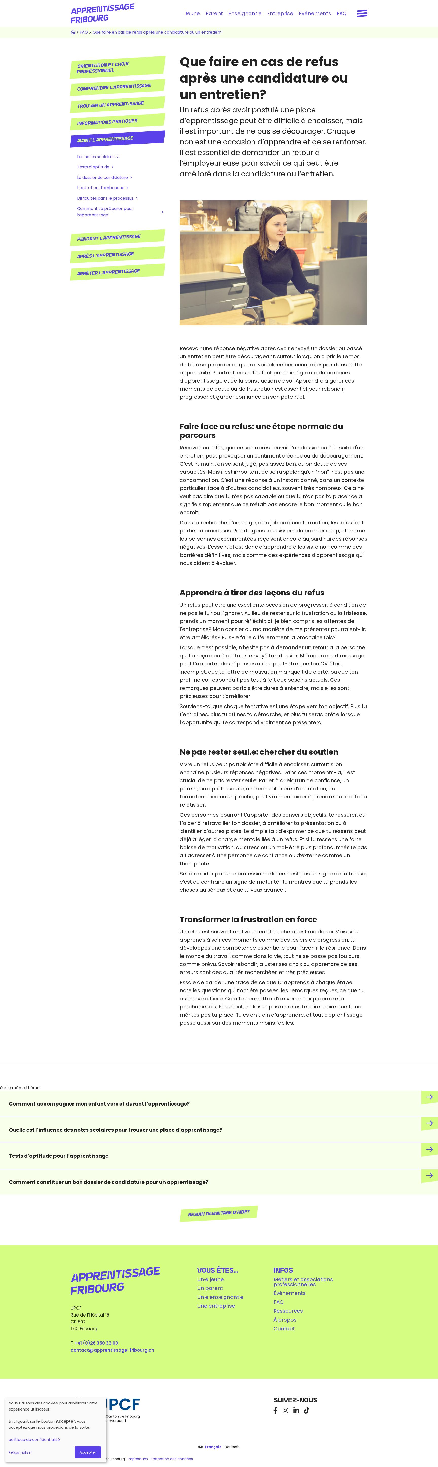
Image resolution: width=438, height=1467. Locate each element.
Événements (315, 13)
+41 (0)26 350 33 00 (96, 1343)
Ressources (288, 1310)
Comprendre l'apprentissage (114, 87)
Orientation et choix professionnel (103, 68)
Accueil (73, 32)
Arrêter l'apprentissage (108, 272)
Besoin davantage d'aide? (219, 1213)
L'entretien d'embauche (100, 188)
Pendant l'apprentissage (109, 238)
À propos (285, 1319)
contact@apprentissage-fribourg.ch (112, 1350)
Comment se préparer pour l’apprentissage (105, 212)
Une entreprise (216, 1305)
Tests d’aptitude (93, 167)
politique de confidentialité (34, 1439)
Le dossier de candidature (102, 177)
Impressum (138, 1458)
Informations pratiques (107, 122)
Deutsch (232, 1447)
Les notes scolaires (96, 157)
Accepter (88, 1452)
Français (213, 1447)
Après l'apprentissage (105, 255)
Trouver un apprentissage (110, 105)
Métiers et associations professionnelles (303, 1282)
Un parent (210, 1288)
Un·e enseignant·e (220, 1297)
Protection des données (172, 1458)
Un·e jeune (210, 1279)
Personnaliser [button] (20, 1452)
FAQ (342, 13)
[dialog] (55, 1429)
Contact (284, 1328)
